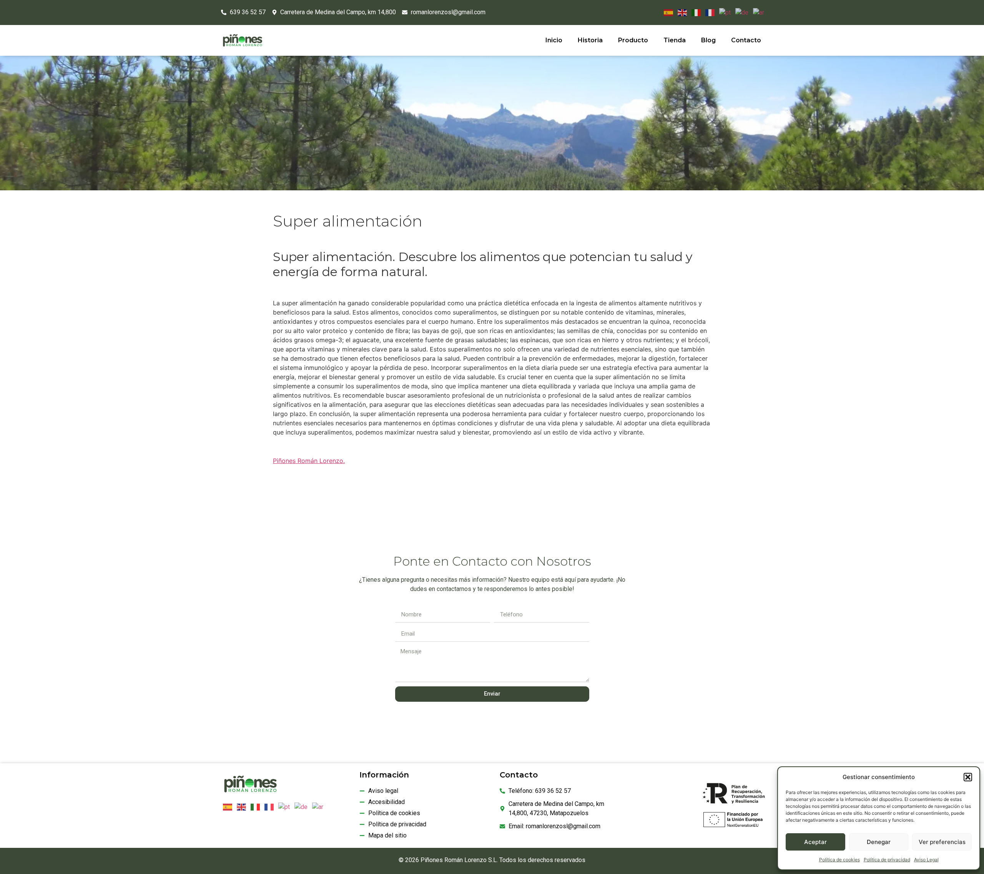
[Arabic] (757, 12)
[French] (708, 12)
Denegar (879, 842)
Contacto (746, 40)
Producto (633, 40)
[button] (968, 777)
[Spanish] (667, 12)
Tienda (674, 40)
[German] (740, 12)
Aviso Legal (926, 859)
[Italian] (694, 12)
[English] (681, 12)
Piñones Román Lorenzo (308, 460)
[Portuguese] (723, 12)
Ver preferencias (942, 842)
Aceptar (815, 842)
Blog (708, 40)
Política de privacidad (887, 859)
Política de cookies (839, 859)
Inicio (553, 40)
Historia (590, 40)
